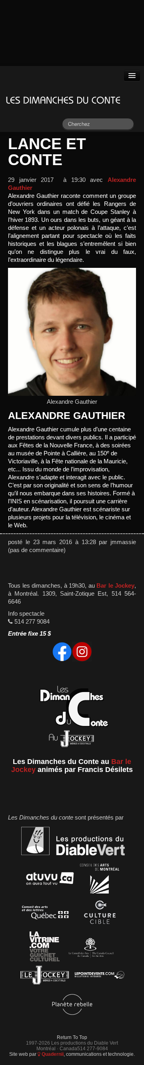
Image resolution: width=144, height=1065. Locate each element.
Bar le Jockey (115, 585)
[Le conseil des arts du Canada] (90, 947)
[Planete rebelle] (72, 1005)
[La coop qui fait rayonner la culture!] (100, 913)
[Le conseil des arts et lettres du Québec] (45, 913)
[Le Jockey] (45, 976)
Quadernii (52, 1054)
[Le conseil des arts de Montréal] (99, 879)
